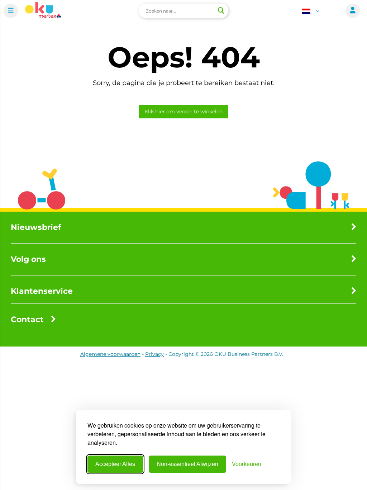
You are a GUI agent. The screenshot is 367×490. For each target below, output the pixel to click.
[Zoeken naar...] (221, 11)
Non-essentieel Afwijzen (187, 464)
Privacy (154, 354)
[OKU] (43, 11)
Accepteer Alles (115, 464)
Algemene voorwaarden (110, 354)
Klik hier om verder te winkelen (183, 111)
